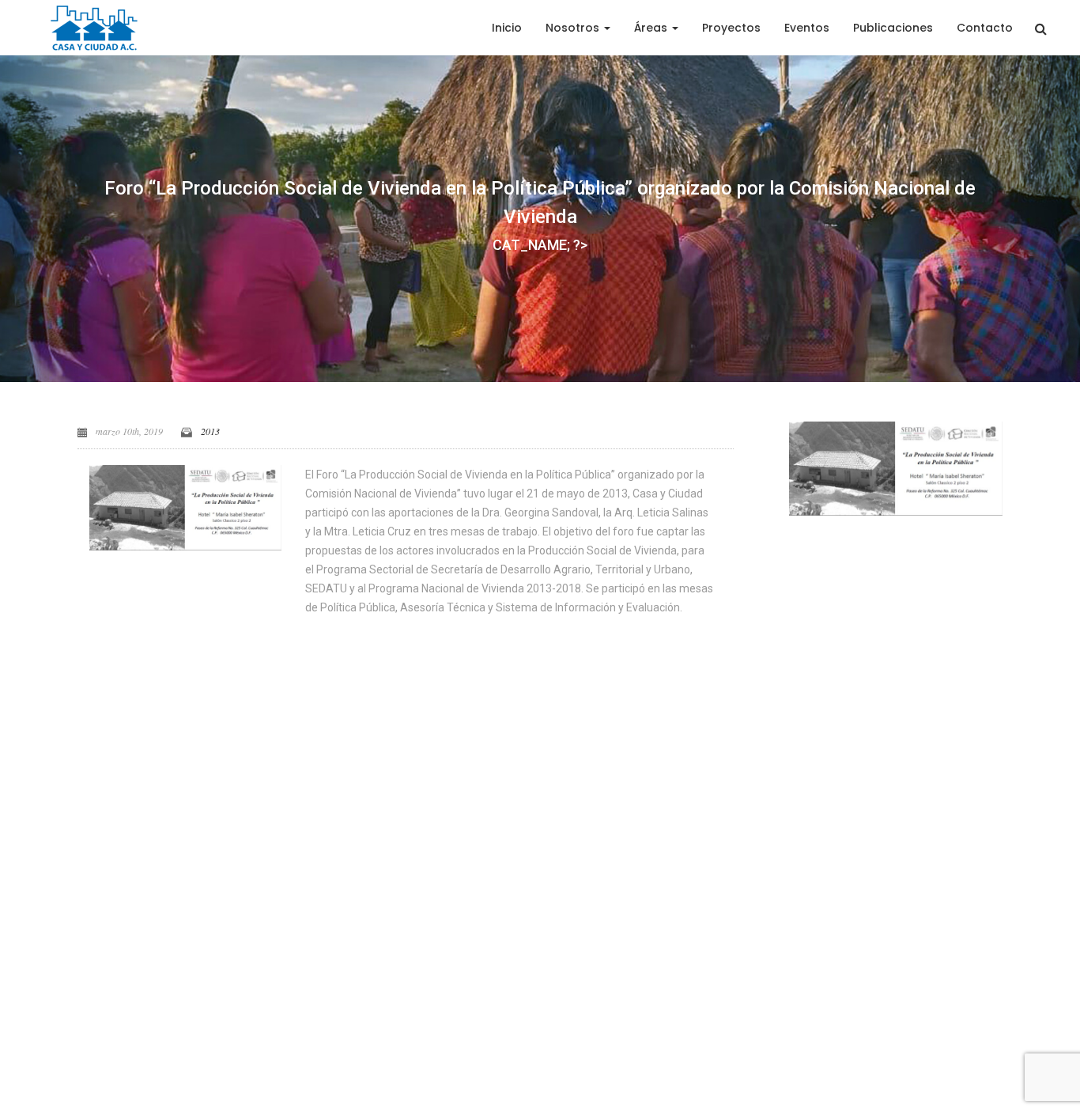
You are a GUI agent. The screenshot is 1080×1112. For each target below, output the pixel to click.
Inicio (507, 28)
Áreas (652, 28)
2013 (210, 431)
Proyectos (731, 28)
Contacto (985, 28)
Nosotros (574, 28)
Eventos (806, 28)
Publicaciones (893, 28)
